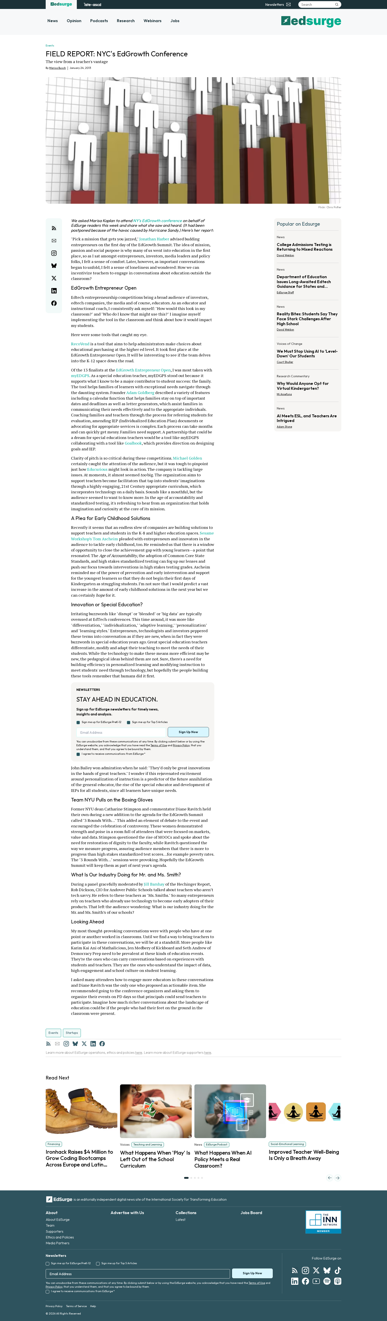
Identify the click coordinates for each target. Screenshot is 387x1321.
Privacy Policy (181, 745)
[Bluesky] (75, 1043)
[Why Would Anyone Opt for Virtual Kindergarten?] (308, 386)
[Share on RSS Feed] (54, 228)
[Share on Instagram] (54, 253)
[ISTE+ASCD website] (92, 4)
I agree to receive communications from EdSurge (113, 753)
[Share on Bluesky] (54, 265)
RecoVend (80, 343)
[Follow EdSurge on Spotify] (327, 1281)
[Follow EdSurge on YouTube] (316, 1281)
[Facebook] (102, 1043)
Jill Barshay (154, 884)
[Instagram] (66, 1043)
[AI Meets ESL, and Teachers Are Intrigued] (308, 416)
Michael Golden (187, 458)
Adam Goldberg (140, 392)
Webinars (152, 20)
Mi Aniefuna (284, 394)
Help (93, 1306)
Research (126, 20)
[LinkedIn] (93, 1043)
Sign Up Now (188, 732)
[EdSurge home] (61, 4)
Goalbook (133, 443)
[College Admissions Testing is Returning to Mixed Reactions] (308, 247)
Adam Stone (284, 426)
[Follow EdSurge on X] (316, 1270)
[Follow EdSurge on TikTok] (337, 1270)
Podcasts (99, 20)
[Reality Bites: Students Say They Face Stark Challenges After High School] (308, 319)
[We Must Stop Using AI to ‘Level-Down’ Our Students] (308, 354)
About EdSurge (58, 1219)
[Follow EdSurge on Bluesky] (327, 1270)
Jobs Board (251, 1212)
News (52, 20)
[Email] (57, 1043)
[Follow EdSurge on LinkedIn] (294, 1281)
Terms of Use (158, 745)
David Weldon (285, 255)
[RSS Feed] (48, 1043)
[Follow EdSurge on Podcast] (337, 1281)
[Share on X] (54, 278)
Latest (180, 1219)
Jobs (174, 20)
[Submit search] (336, 4)
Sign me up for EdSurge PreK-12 (101, 722)
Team (50, 1225)
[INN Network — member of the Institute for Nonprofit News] (323, 1222)
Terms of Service (76, 1306)
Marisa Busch (57, 68)
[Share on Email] (54, 240)
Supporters (54, 1231)
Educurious (97, 469)
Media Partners (57, 1243)
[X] (84, 1043)
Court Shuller (285, 362)
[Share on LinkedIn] (54, 290)
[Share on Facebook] (54, 303)
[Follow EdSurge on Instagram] (305, 1270)
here (138, 1052)
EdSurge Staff (285, 292)
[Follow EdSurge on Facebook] (305, 1281)
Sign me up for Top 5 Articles (150, 722)
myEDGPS (80, 375)
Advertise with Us (127, 1212)
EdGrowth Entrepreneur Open (143, 370)
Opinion (74, 20)
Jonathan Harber (154, 239)
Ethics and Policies (60, 1237)
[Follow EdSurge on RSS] (294, 1270)
